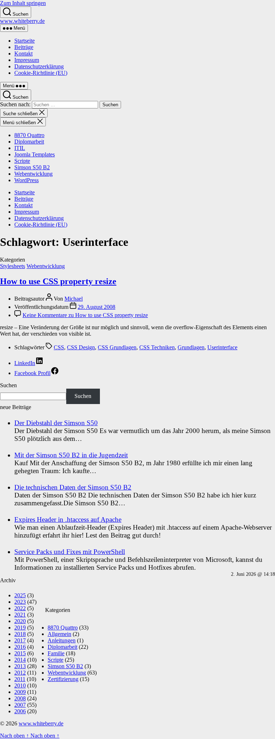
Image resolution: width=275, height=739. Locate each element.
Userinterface (222, 347)
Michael (73, 299)
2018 (20, 634)
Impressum (26, 60)
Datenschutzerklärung (39, 66)
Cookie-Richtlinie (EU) (40, 73)
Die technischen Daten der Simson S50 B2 (72, 487)
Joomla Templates (34, 154)
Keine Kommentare (85, 315)
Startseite (24, 41)
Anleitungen (62, 640)
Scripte (22, 161)
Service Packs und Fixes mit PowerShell (69, 551)
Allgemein (59, 634)
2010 (20, 685)
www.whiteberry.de (22, 21)
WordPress (26, 180)
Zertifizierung (63, 679)
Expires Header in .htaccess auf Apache (67, 519)
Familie (56, 653)
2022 (20, 608)
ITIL (19, 148)
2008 (20, 698)
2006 (20, 711)
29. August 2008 (96, 307)
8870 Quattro (29, 135)
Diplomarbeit (29, 141)
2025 (20, 595)
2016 (20, 647)
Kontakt (23, 53)
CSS (59, 347)
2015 (20, 653)
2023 (20, 602)
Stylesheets (12, 266)
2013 (20, 666)
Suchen (8, 385)
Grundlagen (191, 347)
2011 (19, 679)
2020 (20, 621)
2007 (20, 705)
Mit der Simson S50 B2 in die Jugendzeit (71, 455)
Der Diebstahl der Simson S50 (56, 423)
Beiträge (23, 47)
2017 (20, 640)
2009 (20, 692)
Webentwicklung (33, 174)
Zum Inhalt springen (23, 3)
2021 (20, 615)
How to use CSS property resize (58, 281)
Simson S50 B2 (32, 167)
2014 (20, 660)
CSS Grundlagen (117, 347)
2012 (20, 673)
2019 (20, 627)
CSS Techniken (157, 347)
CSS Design (81, 347)
